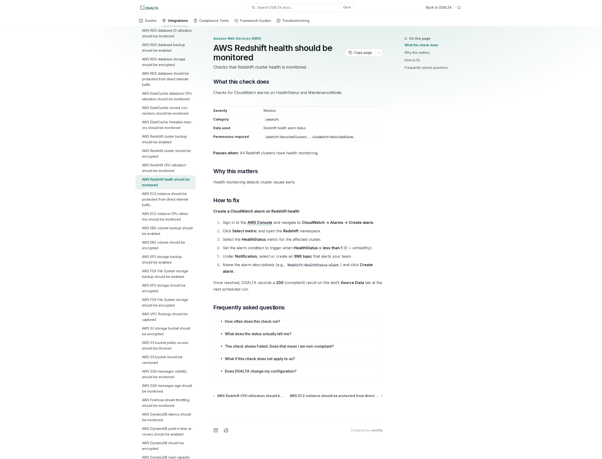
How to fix (412, 60)
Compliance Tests (214, 21)
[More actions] (379, 53)
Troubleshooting (295, 21)
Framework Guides (255, 21)
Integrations (178, 21)
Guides (151, 21)
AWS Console (259, 222)
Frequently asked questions (426, 68)
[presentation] (169, 242)
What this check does (421, 45)
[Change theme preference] (459, 7)
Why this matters (417, 52)
